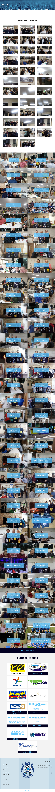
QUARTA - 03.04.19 (14, 340)
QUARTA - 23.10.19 (41, 175)
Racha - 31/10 (14, 445)
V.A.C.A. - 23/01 (41, 385)
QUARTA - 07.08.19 (41, 235)
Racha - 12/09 (14, 475)
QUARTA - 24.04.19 (41, 310)
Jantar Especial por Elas (41, 460)
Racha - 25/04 (41, 610)
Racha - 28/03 (14, 640)
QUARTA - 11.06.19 (14, 280)
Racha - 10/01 (14, 400)
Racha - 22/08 (41, 490)
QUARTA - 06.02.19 (41, 370)
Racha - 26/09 (14, 460)
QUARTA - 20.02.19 (14, 370)
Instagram (7, 13)
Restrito (47, 9)
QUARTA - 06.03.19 (41, 355)
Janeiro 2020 (14, 175)
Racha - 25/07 (14, 520)
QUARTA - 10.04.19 (41, 325)
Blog (34, 9)
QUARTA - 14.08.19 (14, 235)
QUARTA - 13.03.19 (14, 355)
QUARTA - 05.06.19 (41, 280)
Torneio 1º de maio (41, 625)
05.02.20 (41, 160)
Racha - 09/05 (41, 595)
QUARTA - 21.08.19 (41, 220)
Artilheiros (23, 9)
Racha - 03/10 (41, 445)
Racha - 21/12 (41, 400)
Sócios (18, 9)
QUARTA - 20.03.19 (41, 340)
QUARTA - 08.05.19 (14, 310)
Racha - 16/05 (14, 595)
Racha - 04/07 (41, 535)
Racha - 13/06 (41, 550)
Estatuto (13, 9)
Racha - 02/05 (14, 610)
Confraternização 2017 (41, 640)
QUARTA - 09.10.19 (41, 190)
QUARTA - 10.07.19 (14, 265)
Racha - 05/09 (41, 475)
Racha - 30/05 (14, 580)
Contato (42, 9)
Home (5, 9)
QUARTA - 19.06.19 (41, 265)
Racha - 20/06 (14, 550)
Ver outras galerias (28, 650)
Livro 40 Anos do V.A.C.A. (41, 520)
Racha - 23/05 (41, 580)
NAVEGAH (27, 790)
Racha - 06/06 (41, 565)
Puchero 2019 (41, 205)
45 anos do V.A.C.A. (14, 625)
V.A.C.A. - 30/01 (14, 385)
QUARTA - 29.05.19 (14, 295)
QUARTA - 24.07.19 (14, 250)
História (9, 9)
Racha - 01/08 (41, 505)
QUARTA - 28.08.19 (14, 220)
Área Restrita (6, 784)
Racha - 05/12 (14, 415)
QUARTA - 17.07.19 (41, 250)
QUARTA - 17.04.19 (14, 325)
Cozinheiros (29, 9)
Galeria (37, 9)
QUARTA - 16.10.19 (14, 190)
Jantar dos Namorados (14, 565)
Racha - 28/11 (41, 415)
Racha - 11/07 (14, 535)
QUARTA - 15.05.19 (41, 295)
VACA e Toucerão (41, 430)
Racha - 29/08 (14, 490)
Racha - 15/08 (14, 505)
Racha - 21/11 (14, 430)
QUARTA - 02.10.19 (14, 205)
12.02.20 (14, 160)
